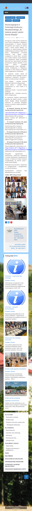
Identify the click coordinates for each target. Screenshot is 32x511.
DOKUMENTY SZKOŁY (12, 443)
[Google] (11, 222)
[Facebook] (6, 222)
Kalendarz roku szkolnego (13, 432)
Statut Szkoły (9, 446)
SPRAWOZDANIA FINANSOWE (14, 461)
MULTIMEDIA (9, 456)
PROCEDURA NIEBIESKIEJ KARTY (15, 469)
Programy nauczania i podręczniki (15, 422)
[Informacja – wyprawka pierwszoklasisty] (16, 297)
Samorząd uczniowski (12, 417)
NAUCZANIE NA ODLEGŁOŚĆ (14, 458)
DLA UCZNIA (9, 414)
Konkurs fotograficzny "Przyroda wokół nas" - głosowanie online (19, 236)
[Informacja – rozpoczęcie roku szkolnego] (16, 266)
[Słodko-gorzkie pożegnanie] (16, 388)
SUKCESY (16, 20)
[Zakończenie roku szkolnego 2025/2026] (16, 328)
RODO (7, 453)
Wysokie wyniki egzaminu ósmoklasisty (15, 369)
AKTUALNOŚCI (10, 17)
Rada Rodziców (10, 430)
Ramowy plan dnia (11, 438)
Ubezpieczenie (10, 440)
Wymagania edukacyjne (13, 424)
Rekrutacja (9, 435)
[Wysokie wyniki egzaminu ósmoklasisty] (16, 359)
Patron (8, 20)
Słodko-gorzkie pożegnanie (12, 398)
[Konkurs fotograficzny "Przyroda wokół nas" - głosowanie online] (10, 230)
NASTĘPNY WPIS (20, 244)
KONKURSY (20, 17)
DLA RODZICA (9, 427)
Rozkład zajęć (10, 419)
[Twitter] (9, 222)
